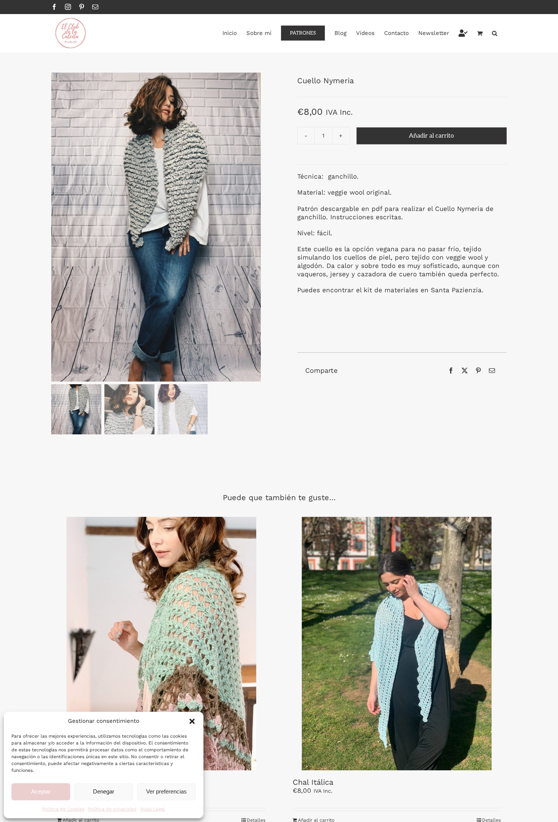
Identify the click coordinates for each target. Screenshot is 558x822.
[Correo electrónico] (492, 370)
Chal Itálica (313, 782)
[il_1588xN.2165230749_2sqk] (156, 227)
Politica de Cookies (63, 809)
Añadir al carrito (431, 135)
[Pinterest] (478, 370)
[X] (464, 370)
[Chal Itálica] (396, 643)
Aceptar (40, 791)
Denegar (103, 791)
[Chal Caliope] (161, 643)
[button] (192, 721)
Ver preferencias (166, 791)
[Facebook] (451, 370)
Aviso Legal (152, 809)
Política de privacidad (112, 809)
